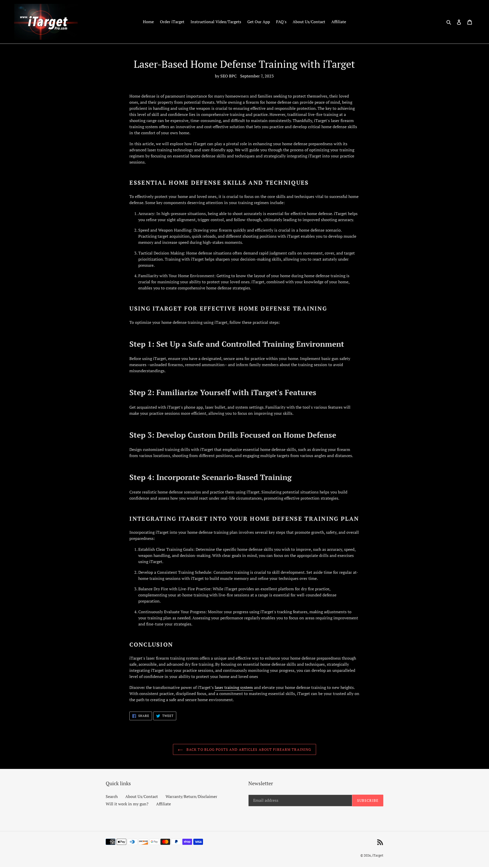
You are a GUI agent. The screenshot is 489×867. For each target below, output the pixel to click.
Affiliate (163, 804)
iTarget (377, 855)
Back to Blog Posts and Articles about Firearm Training (248, 749)
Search (112, 796)
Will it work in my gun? (127, 804)
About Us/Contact (141, 796)
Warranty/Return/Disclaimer (191, 796)
